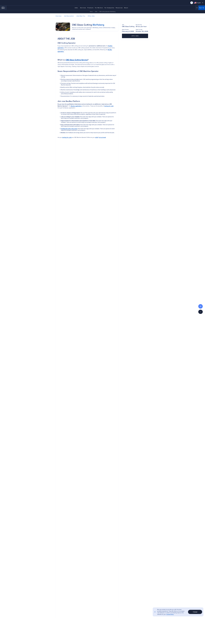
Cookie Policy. (170, 614)
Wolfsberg (98, 24)
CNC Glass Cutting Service (77, 60)
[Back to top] (200, 312)
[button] (198, 2)
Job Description (69, 16)
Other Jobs (91, 16)
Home (91, 11)
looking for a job (108, 106)
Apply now (135, 36)
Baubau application (76, 106)
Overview (58, 16)
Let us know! (102, 137)
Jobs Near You (80, 16)
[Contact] (200, 306)
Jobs (96, 11)
